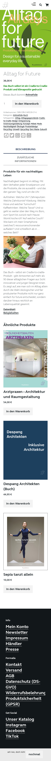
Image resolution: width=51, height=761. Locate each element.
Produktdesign (31, 126)
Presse (12, 649)
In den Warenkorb (27, 103)
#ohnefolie (32, 94)
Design (15, 121)
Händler (14, 643)
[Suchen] (41, 5)
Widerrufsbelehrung (26, 692)
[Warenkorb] (47, 5)
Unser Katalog (20, 719)
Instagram (16, 724)
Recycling (7, 129)
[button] (46, 12)
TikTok (12, 736)
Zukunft (43, 129)
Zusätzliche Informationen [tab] (25, 159)
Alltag (17, 118)
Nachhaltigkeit (9, 126)
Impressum (17, 638)
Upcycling (24, 129)
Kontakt (14, 664)
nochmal (34, 754)
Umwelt (16, 129)
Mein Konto (17, 626)
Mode (39, 124)
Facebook (15, 730)
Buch (25, 115)
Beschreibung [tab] (26, 149)
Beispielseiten (11, 312)
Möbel (33, 124)
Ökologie (21, 126)
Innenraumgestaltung (12, 124)
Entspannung (24, 121)
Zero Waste (34, 129)
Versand (14, 670)
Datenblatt (9, 309)
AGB (10, 675)
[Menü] (34, 4)
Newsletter (17, 632)
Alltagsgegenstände (29, 118)
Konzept (26, 124)
